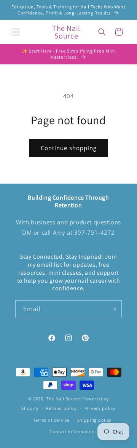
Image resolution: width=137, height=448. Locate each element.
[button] (15, 32)
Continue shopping (69, 148)
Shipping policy (94, 420)
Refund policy (61, 408)
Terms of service (51, 420)
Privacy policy (100, 408)
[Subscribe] (113, 309)
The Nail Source (63, 399)
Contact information (72, 431)
